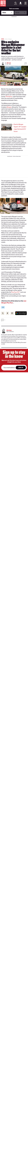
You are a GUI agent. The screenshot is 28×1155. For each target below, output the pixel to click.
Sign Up (20, 367)
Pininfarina (9, 96)
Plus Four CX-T (15, 292)
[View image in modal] (2, 73)
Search (15, 4)
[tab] (3, 84)
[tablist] (14, 84)
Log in (20, 4)
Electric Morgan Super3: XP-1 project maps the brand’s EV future (20, 128)
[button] (14, 74)
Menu (25, 4)
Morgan (9, 107)
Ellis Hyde (9, 62)
